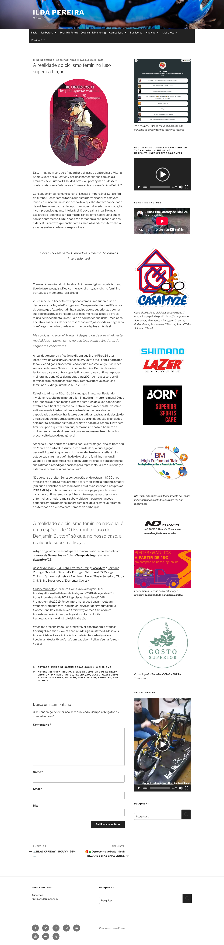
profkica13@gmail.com (86, 60)
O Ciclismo (104, 667)
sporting (104, 677)
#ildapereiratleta (44, 589)
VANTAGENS (141, 125)
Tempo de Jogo (86, 555)
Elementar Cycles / (76, 580)
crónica (44, 675)
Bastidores (136, 32)
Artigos (44, 667)
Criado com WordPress (112, 928)
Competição (116, 32)
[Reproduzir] (139, 187)
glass (96, 675)
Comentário (42, 724)
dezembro (40, 559)
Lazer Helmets (57, 576)
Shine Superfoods (51, 580)
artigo (43, 672)
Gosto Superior (104, 576)
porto (91, 677)
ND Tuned (92, 572)
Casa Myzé (98, 568)
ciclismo (79, 672)
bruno (66, 672)
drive (69, 675)
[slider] (160, 788)
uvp (115, 677)
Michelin (51, 572)
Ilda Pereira (59, 12)
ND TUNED (150, 529)
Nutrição (150, 32)
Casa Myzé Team (44, 568)
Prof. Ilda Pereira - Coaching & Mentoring (83, 32)
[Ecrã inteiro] (186, 187)
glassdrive (110, 675)
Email (37, 788)
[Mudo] (181, 187)
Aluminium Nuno (81, 576)
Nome (38, 772)
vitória (43, 680)
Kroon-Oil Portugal (71, 572)
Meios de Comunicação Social (73, 667)
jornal (43, 677)
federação (82, 675)
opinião (70, 677)
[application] (162, 174)
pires (82, 677)
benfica (55, 672)
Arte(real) (36, 39)
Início (34, 32)
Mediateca (168, 32)
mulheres (57, 677)
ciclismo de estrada (103, 672)
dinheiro (57, 675)
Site (35, 805)
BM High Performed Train (73, 568)
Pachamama (141, 590)
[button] (163, 175)
